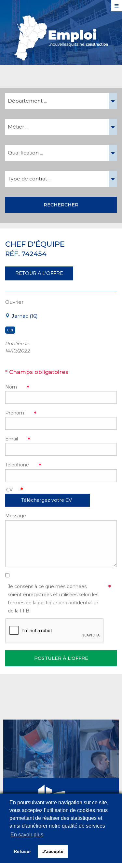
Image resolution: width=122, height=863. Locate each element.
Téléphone (17, 465)
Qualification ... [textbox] (25, 153)
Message (15, 516)
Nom (11, 387)
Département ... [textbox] (27, 101)
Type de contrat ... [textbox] (29, 179)
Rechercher (61, 205)
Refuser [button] (22, 851)
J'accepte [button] (52, 851)
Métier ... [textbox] (18, 127)
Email (11, 439)
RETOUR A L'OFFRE (39, 273)
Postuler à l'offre (61, 658)
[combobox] (61, 101)
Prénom (14, 413)
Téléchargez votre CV (46, 500)
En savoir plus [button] (26, 834)
